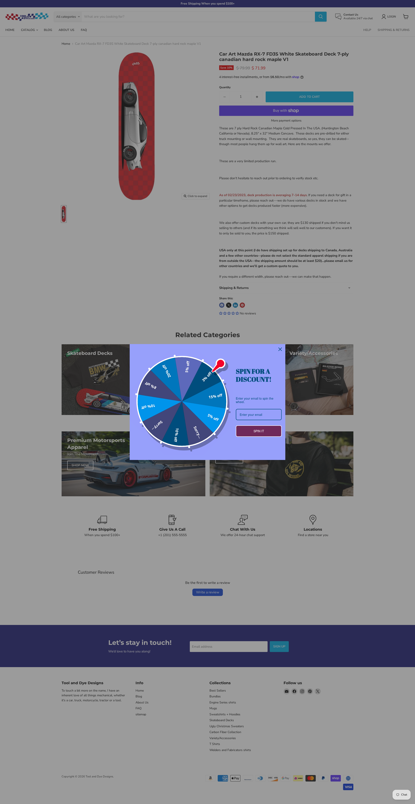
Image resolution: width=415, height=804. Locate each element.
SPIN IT (259, 431)
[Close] (280, 349)
